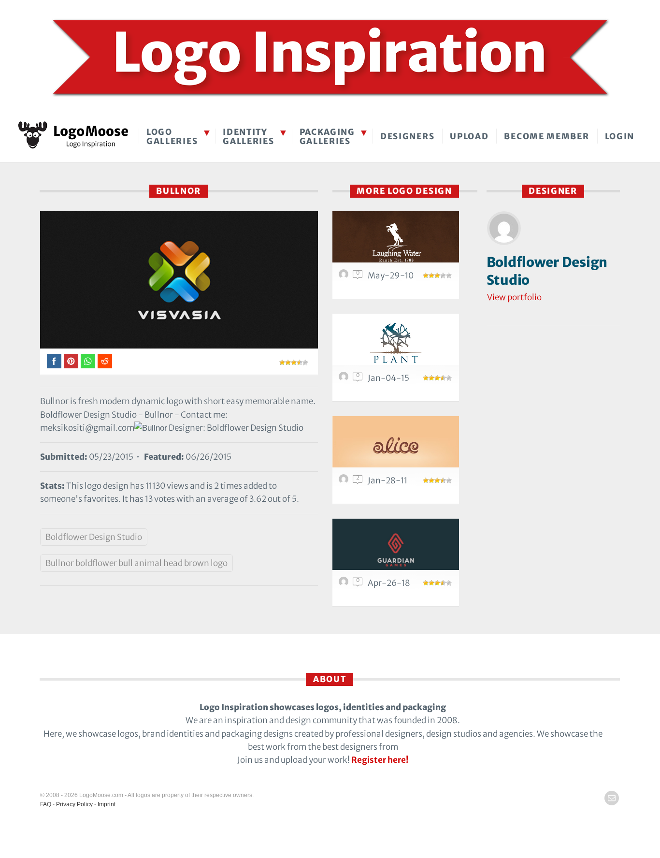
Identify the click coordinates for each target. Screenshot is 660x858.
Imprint (106, 804)
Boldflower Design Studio (93, 537)
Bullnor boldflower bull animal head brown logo (136, 563)
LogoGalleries (172, 136)
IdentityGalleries (248, 136)
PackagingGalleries (327, 136)
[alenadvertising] (345, 481)
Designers (407, 136)
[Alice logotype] (395, 447)
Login (620, 136)
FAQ (45, 804)
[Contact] (611, 798)
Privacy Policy (74, 804)
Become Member (546, 136)
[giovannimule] (345, 379)
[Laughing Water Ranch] (395, 242)
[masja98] (345, 584)
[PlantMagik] (395, 345)
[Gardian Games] (395, 550)
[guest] (345, 276)
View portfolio (514, 297)
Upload (469, 136)
